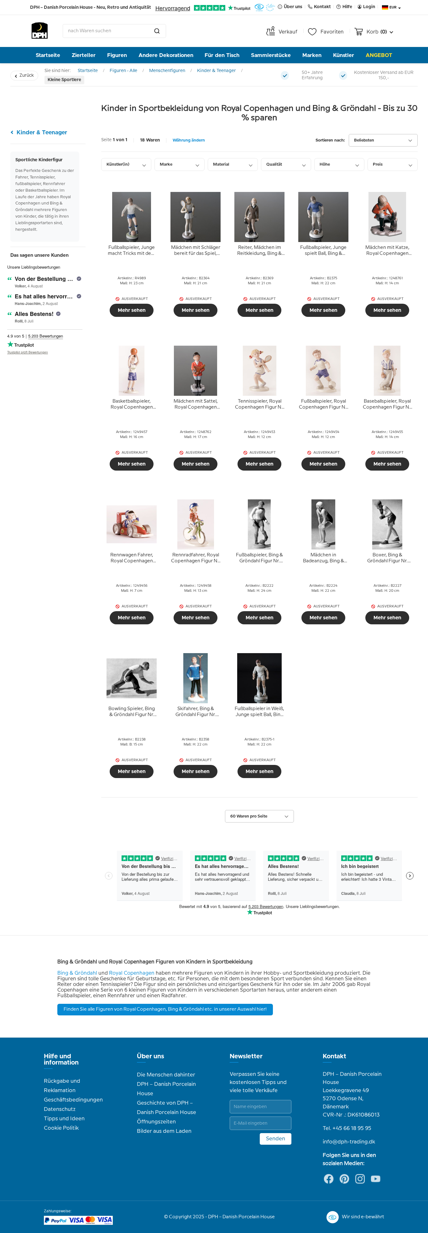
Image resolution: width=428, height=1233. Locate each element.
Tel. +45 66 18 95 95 (347, 1128)
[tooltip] (132, 251)
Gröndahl (86, 973)
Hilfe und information (61, 1059)
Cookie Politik (61, 1128)
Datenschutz (60, 1109)
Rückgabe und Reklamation (62, 1086)
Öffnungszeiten (156, 1121)
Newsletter (246, 1056)
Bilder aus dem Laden (164, 1131)
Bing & (66, 973)
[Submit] (157, 31)
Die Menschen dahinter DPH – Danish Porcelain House (166, 1084)
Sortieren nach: (330, 140)
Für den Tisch (222, 55)
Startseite (48, 55)
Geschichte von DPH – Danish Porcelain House (166, 1108)
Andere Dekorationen (165, 55)
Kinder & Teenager (216, 71)
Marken (311, 55)
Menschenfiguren (167, 71)
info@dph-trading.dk (349, 1141)
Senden (275, 1138)
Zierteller (84, 55)
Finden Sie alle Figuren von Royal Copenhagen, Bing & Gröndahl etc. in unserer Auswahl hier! (165, 1009)
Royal (116, 973)
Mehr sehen (132, 310)
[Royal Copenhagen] (123, 973)
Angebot (379, 55)
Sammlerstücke (271, 55)
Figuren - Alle (123, 71)
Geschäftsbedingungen (73, 1099)
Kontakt (334, 1056)
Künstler (343, 55)
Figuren (117, 55)
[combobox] (114, 31)
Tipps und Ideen (64, 1118)
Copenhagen (139, 973)
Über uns (150, 1056)
